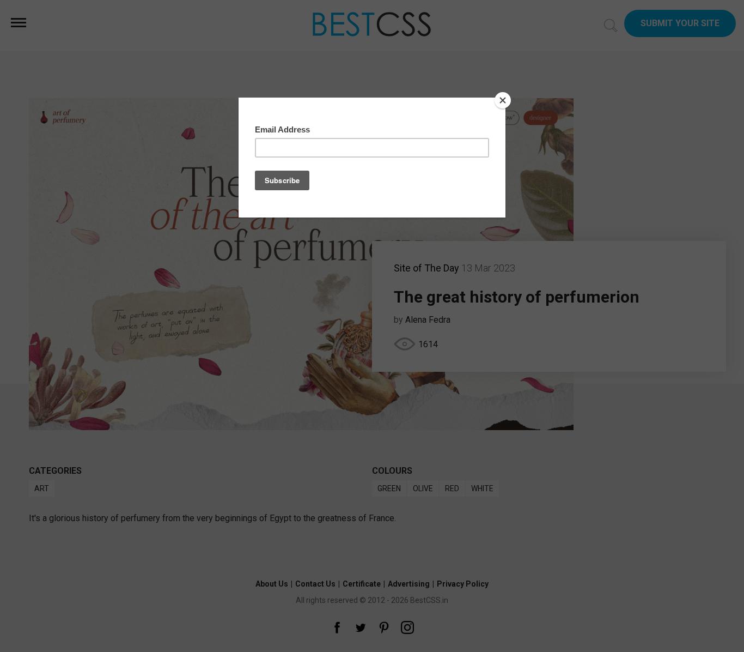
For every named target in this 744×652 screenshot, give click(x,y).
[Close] (503, 100)
